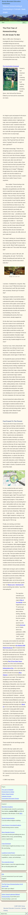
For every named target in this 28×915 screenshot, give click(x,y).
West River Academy (7, 806)
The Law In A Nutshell (7, 789)
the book (22, 625)
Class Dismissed (6, 843)
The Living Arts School (8, 862)
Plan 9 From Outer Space (15, 661)
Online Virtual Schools (8, 794)
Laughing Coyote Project (8, 852)
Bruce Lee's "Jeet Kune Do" (16, 584)
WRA (20, 813)
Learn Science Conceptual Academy (11, 825)
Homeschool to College (8, 792)
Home (3, 22)
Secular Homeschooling (8, 818)
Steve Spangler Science (8, 832)
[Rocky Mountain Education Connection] (14, 17)
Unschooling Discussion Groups (10, 798)
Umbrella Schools (6, 796)
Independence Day (8, 668)
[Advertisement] (11, 103)
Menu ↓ (24, 22)
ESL (3, 874)
